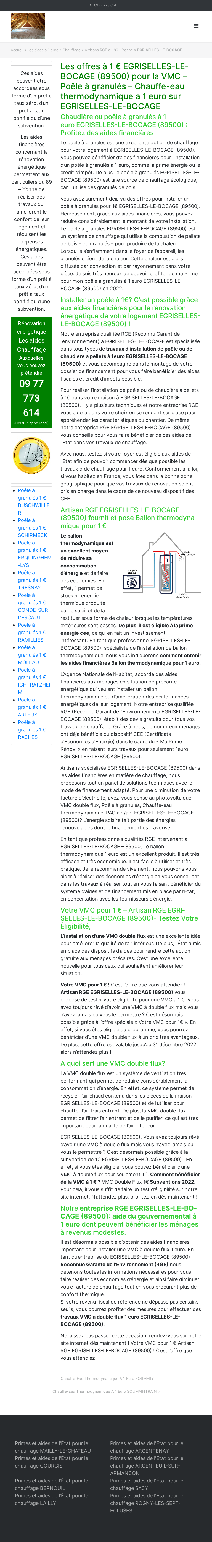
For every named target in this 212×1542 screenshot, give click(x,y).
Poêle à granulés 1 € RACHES (32, 729)
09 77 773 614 (105, 5)
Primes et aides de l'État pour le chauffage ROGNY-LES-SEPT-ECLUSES (146, 1503)
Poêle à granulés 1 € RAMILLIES (32, 632)
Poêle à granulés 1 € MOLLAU (32, 654)
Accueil (17, 50)
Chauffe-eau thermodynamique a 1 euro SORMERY (107, 1378)
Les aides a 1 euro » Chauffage (54, 50)
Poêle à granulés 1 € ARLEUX (32, 707)
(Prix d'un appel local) (31, 423)
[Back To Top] (198, 1528)
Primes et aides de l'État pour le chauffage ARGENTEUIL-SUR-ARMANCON (146, 1465)
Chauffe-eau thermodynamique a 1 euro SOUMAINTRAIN (104, 1391)
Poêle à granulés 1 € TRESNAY (32, 580)
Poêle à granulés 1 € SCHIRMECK (32, 527)
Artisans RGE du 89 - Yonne (109, 50)
